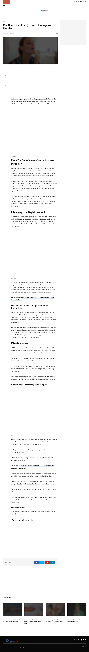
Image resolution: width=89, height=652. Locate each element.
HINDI (6, 2)
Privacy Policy (21, 647)
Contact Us (27, 647)
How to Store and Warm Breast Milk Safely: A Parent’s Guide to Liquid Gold (33, 621)
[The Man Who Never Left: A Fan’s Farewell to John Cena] (76, 609)
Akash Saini (5, 33)
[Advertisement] (34, 83)
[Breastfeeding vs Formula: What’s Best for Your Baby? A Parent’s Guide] (55, 609)
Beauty (4, 21)
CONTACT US (14, 2)
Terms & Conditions (12, 647)
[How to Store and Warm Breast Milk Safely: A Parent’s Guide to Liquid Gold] (33, 609)
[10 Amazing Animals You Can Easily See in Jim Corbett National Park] (12, 609)
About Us (5, 647)
